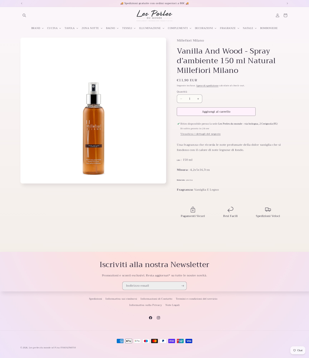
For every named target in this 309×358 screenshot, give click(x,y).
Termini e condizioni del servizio (196, 299)
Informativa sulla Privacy (145, 305)
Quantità (182, 92)
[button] (24, 15)
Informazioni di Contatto (156, 299)
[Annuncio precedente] (22, 3)
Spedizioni (95, 299)
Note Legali (172, 305)
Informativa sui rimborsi (121, 299)
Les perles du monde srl (41, 347)
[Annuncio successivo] (287, 3)
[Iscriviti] (183, 286)
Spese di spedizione (207, 85)
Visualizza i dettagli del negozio (200, 134)
